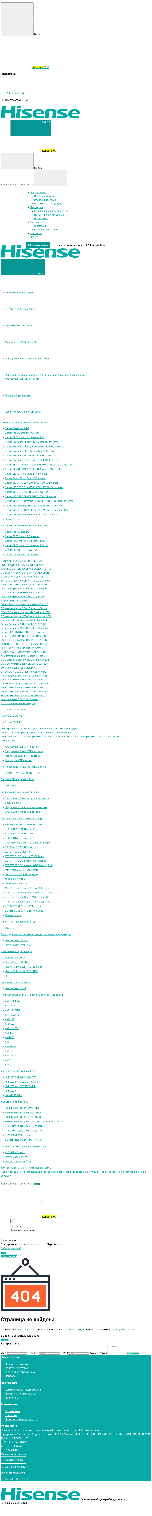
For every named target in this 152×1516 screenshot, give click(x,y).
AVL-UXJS (10, 1046)
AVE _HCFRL (12, 1028)
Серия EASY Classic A (22, 588)
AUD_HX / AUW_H (15, 957)
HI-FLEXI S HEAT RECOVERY (20, 1077)
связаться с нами (26, 1329)
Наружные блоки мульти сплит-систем (24, 525)
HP (6, 975)
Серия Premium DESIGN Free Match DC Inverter (32, 451)
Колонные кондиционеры (16, 982)
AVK (7, 1042)
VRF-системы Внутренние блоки (44, 994)
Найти (37, 1184)
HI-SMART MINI (13, 1095)
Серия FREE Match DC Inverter (22, 536)
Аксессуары (36, 1167)
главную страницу (123, 1329)
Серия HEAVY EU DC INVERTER (22, 773)
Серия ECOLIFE (13, 722)
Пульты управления (12, 994)
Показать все (13, 519)
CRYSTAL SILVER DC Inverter (21, 847)
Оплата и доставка (45, 199)
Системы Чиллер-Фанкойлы (17, 779)
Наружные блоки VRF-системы (23, 755)
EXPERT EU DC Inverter (18, 851)
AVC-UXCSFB (12, 1014)
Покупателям (38, 192)
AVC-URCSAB (12, 1010)
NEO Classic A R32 (15, 879)
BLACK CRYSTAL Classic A (19, 829)
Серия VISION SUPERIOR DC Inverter (21, 691)
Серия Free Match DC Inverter (22, 432)
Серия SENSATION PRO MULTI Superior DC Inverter (33, 469)
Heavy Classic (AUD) (16, 962)
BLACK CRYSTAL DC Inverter (21, 833)
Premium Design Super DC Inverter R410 (27, 901)
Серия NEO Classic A (26, 616)
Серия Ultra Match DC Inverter (22, 554)
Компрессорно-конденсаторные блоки (24, 766)
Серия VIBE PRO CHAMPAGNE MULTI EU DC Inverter (34, 487)
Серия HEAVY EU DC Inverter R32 (102, 736)
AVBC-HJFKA (12, 1001)
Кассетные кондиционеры (55, 934)
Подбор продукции (45, 196)
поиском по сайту (71, 1329)
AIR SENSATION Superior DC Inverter (25, 824)
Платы (47, 1167)
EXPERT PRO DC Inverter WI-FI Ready (25, 860)
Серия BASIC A (18, 564)
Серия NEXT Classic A (35, 620)
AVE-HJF (10, 1032)
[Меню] (17, 10)
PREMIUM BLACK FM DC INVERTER (24, 1126)
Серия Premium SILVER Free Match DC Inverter (31, 460)
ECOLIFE (9, 927)
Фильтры (30, 921)
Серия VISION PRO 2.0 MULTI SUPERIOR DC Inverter (34, 505)
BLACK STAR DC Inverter (19, 838)
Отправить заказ (133, 1353)
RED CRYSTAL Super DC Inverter (23, 906)
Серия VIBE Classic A (29, 659)
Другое (5, 1167)
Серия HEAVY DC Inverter (68, 736)
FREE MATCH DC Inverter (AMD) (23, 1117)
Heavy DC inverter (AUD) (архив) (23, 966)
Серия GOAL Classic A (26, 608)
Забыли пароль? (11, 1248)
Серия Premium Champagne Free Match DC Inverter (34, 446)
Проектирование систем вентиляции (77, 1171)
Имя (3, 1353)
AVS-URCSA (11, 1055)
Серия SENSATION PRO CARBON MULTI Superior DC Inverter (39, 464)
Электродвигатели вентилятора (20, 934)
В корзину (5, 1340)
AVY (7, 1064)
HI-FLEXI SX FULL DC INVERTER (22, 1081)
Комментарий (98, 1353)
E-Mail (64, 1353)
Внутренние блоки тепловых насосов (27, 798)
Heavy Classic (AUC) (16, 940)
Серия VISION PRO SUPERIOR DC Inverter (24, 687)
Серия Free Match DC (17, 428)
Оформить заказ (38, 245)
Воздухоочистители (12, 716)
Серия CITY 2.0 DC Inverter (16, 584)
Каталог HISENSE (38, 274)
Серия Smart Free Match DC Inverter (25, 478)
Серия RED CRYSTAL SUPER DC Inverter (23, 632)
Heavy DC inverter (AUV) (18, 1161)
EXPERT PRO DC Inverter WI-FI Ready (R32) (29, 865)
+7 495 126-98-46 (15, 93)
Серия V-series (44, 732)
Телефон (33, 1353)
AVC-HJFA (10, 1005)
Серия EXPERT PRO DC (23, 596)
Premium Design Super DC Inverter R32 (27, 897)
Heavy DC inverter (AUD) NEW (21, 971)
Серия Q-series (26, 732)
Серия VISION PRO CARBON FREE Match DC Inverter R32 (36, 510)
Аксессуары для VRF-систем (22, 746)
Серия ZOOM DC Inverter (24, 699)
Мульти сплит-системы (15, 1101)
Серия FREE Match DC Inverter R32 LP (26, 545)
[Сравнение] (26, 1200)
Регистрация (9, 1256)
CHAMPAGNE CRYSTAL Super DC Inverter (28, 842)
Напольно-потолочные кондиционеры (23, 1146)
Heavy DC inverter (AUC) (18, 945)
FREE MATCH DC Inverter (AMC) (23, 1112)
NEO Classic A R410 (16, 883)
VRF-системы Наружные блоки (19, 1071)
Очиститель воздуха (13, 921)
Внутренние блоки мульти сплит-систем (24, 422)
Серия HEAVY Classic (41, 736)
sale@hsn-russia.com (70, 245)
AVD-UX (9, 1023)
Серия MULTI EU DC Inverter (21, 550)
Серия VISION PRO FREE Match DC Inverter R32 (31, 514)
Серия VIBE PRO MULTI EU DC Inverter (26, 491)
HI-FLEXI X (11, 1090)
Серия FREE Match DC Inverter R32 (24, 437)
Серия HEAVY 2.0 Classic (15, 736)
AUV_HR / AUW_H (15, 1152)
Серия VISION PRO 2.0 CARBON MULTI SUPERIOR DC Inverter (39, 501)
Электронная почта (13, 1244)
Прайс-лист (41, 218)
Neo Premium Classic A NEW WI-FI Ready (28, 888)
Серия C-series (9, 732)
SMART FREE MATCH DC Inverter (23, 1139)
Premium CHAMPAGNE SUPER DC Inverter (28, 892)
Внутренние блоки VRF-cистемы (24, 751)
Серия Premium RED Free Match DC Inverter (30, 455)
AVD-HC (9, 1019)
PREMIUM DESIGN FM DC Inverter (24, 1130)
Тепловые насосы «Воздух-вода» (20, 792)
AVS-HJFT (10, 1051)
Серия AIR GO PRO (15, 709)
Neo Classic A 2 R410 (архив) (21, 874)
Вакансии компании (46, 229)
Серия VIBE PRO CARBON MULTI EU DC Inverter (31, 482)
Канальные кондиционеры (16, 951)
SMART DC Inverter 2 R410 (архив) (24, 910)
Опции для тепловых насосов (22, 811)
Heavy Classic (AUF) (16, 988)
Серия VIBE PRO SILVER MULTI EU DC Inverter (30, 496)
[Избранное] (57, 1200)
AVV (7, 1060)
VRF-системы (9, 740)
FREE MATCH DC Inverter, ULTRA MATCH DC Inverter (34, 1121)
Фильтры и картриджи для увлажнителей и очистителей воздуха (39, 728)
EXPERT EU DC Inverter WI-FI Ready (24, 856)
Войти (3, 1253)
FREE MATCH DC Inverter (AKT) (22, 1108)
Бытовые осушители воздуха (18, 703)
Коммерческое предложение (51, 211)
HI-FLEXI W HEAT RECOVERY (20, 1086)
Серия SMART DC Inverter (15, 652)
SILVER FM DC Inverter (17, 1135)
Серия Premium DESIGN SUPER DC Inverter (25, 628)
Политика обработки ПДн (21, 1419)
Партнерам (36, 207)
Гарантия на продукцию (48, 203)
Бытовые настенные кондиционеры (22, 818)
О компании (37, 222)
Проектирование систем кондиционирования (28, 1171)
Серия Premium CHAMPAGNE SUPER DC (23, 624)
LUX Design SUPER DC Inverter (22, 869)
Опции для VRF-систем (18, 760)
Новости (35, 237)
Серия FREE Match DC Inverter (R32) (25, 540)
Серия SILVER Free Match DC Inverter (26, 473)
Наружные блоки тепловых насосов (26, 807)
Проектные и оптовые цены (50, 214)
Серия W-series (62, 732)
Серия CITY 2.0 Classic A (36, 580)
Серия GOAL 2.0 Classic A (15, 604)
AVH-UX (9, 1037)
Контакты (36, 233)
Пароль (51, 1244)
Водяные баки (13, 802)
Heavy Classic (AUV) (16, 1157)
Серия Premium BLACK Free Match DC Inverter (31, 442)
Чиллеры (10, 785)
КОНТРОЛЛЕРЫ (19, 1167)
